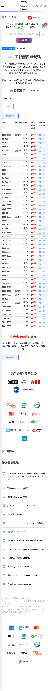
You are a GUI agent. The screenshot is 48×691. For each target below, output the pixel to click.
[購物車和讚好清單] (43, 26)
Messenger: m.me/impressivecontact (22, 567)
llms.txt (27, 612)
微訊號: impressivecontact (18, 532)
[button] (37, 34)
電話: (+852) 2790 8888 (17, 497)
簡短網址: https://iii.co (16, 514)
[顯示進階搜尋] (43, 34)
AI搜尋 (7, 107)
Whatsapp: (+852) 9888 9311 (19, 488)
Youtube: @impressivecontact (19, 584)
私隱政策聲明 (17, 612)
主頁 (6, 17)
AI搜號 (13, 17)
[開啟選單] (2, 5)
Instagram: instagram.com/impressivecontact (25, 549)
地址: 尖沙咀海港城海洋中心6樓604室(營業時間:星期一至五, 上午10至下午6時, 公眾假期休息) (26, 476)
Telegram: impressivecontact (19, 558)
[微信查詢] (22, 27)
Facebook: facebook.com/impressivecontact (25, 540)
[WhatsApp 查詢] (18, 27)
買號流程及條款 (34, 609)
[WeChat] (45, 6)
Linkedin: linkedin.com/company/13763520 (25, 523)
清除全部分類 (20, 48)
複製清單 (11, 116)
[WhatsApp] (41, 6)
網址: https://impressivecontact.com (21, 506)
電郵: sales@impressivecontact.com (22, 575)
